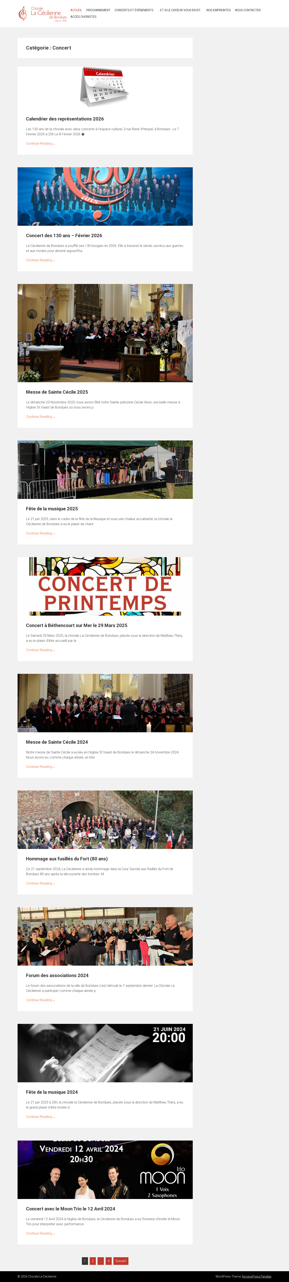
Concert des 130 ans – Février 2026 (64, 235)
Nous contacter (248, 10)
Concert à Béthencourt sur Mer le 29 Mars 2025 (76, 625)
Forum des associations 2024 (57, 975)
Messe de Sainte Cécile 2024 (57, 742)
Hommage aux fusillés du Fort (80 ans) (67, 858)
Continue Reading (40, 143)
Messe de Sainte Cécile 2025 (57, 392)
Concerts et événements (134, 10)
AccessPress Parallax (256, 1276)
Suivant (121, 1261)
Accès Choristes (83, 16)
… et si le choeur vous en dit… (180, 10)
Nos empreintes (218, 10)
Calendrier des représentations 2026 (65, 119)
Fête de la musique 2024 (52, 1092)
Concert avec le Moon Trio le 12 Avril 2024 (70, 1208)
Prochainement (98, 10)
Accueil (76, 10)
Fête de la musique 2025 (52, 508)
